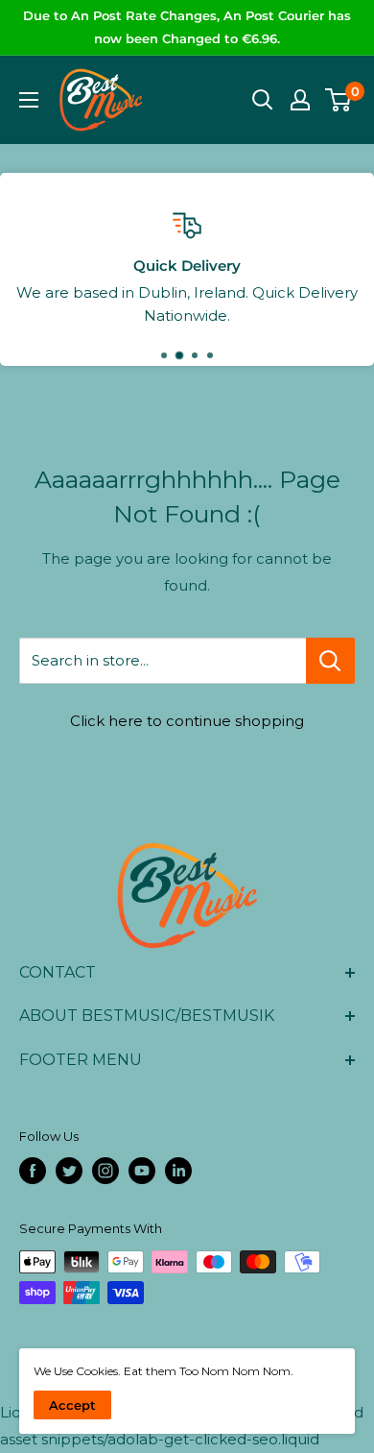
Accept (72, 1405)
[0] (339, 99)
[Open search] (262, 99)
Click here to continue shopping (187, 721)
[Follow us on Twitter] (69, 1170)
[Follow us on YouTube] (142, 1170)
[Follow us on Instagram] (105, 1170)
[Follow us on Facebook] (32, 1170)
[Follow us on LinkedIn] (178, 1170)
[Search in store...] (330, 661)
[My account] (300, 99)
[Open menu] (28, 100)
